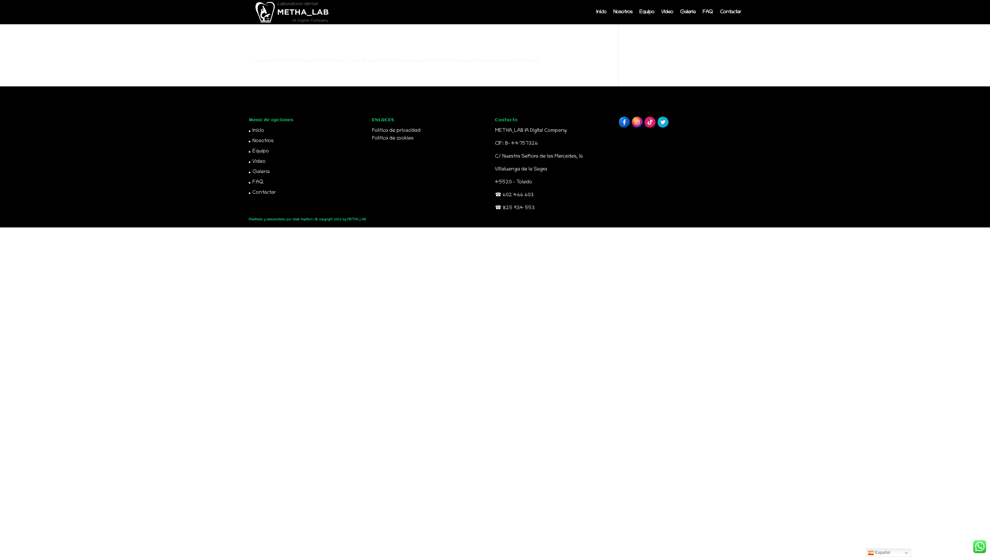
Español (882, 552)
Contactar (730, 12)
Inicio (601, 12)
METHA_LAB (356, 220)
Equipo (646, 12)
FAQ (708, 12)
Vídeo (667, 12)
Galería (688, 12)
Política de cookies (393, 138)
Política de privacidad (396, 131)
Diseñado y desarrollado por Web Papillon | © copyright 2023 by (298, 220)
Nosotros (622, 12)
